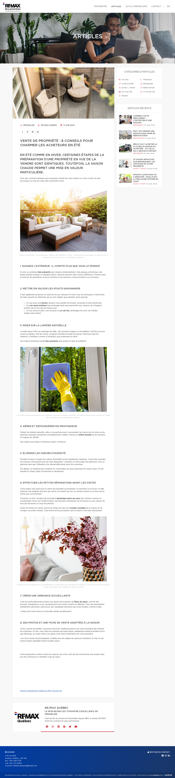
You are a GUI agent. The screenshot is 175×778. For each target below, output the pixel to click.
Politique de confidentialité (104, 775)
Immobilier (29, 125)
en (168, 6)
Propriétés (100, 6)
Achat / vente (128, 88)
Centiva (168, 775)
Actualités (126, 92)
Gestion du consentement (148, 775)
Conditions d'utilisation (127, 775)
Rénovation (149, 88)
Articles (116, 6)
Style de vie (149, 92)
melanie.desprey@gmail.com (25, 766)
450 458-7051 (15, 761)
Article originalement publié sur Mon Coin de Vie (41, 691)
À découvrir (127, 84)
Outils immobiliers (136, 6)
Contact (156, 6)
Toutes (124, 80)
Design (124, 96)
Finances (147, 80)
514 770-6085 (15, 763)
